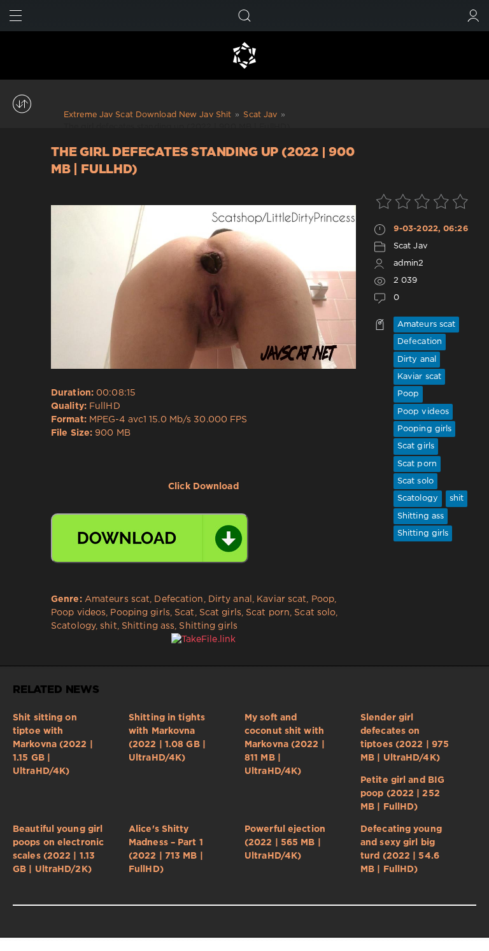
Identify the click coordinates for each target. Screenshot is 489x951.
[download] (149, 538)
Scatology (417, 498)
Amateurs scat (426, 324)
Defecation (419, 341)
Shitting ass (420, 516)
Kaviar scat (419, 376)
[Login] (473, 15)
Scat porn (417, 464)
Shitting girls (423, 533)
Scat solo (415, 481)
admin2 (408, 263)
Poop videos (423, 411)
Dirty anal (416, 359)
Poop (408, 393)
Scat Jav (410, 246)
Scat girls (415, 446)
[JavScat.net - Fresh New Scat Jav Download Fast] (244, 55)
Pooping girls (424, 429)
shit (457, 498)
